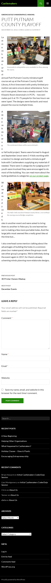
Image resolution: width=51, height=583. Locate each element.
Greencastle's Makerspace (14, 15)
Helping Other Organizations (14, 441)
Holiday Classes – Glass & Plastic (15, 451)
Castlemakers (9, 3)
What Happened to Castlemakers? (16, 446)
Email (4, 366)
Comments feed (8, 561)
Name (4, 354)
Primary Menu (47, 3)
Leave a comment (32, 30)
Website (5, 377)
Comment (6, 318)
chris (21, 30)
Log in (4, 551)
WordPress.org (8, 567)
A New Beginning (9, 436)
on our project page (39, 175)
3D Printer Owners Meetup (13, 277)
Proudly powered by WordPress (13, 579)
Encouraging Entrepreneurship (14, 456)
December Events (9, 287)
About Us (13, 490)
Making (31, 15)
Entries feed (6, 556)
